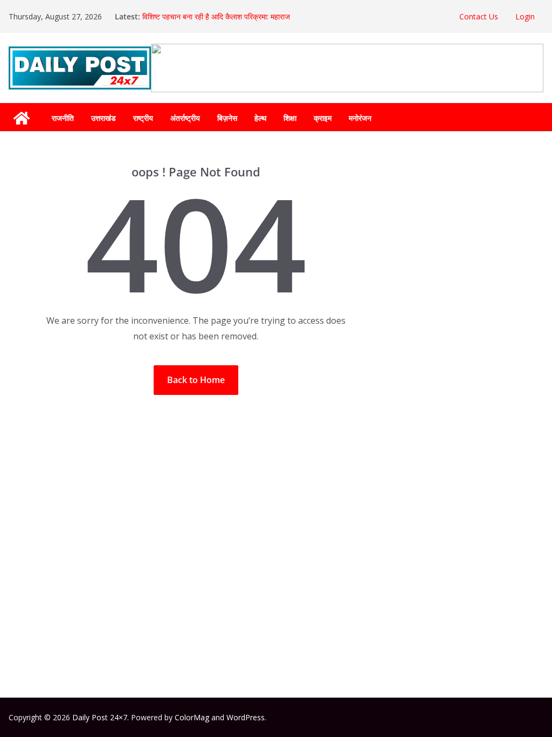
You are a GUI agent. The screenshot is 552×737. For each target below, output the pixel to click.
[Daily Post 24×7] (21, 118)
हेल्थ (260, 118)
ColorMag (192, 717)
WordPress (245, 717)
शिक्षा (290, 118)
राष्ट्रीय (143, 118)
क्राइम (323, 118)
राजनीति (63, 118)
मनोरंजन (360, 118)
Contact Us (478, 16)
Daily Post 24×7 (99, 717)
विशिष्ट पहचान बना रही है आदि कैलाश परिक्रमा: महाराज (216, 16)
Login (525, 16)
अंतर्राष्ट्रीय (185, 118)
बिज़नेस (227, 118)
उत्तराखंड (103, 118)
